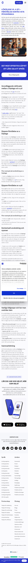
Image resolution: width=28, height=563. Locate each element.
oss (13, 91)
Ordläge (16, 480)
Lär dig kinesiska (5, 485)
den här (9, 31)
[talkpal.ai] (2, 2)
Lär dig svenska (5, 478)
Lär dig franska (4, 466)
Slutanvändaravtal (19, 531)
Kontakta (17, 515)
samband (12, 162)
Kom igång (18, 2)
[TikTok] (7, 448)
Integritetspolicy (18, 519)
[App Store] (7, 425)
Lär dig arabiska (5, 482)
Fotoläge (17, 473)
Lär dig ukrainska (5, 473)
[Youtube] (11, 448)
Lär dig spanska (5, 463)
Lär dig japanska (5, 490)
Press (16, 510)
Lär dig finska (4, 480)
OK (14, 293)
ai (15, 179)
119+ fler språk (5, 497)
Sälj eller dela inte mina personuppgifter (13, 298)
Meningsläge (18, 478)
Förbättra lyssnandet (19, 487)
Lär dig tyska (4, 471)
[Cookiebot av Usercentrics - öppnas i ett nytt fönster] (20, 264)
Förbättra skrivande (19, 494)
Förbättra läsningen (19, 492)
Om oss (16, 505)
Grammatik (17, 461)
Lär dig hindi (4, 487)
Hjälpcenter (17, 517)
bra (16, 109)
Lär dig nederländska (6, 475)
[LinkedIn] (20, 448)
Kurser (16, 463)
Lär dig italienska (5, 468)
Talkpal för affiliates (6, 519)
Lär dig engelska (5, 461)
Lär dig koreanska (5, 492)
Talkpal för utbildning (6, 505)
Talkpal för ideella (5, 512)
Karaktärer (17, 468)
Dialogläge (17, 482)
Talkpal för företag (5, 507)
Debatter (17, 471)
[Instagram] (3, 448)
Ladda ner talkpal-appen (15, 376)
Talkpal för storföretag (6, 510)
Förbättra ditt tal (18, 490)
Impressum (17, 538)
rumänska (16, 23)
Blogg (16, 507)
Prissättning (17, 512)
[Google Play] (21, 425)
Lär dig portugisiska (6, 494)
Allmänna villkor (18, 524)
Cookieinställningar (19, 522)
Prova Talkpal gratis (14, 75)
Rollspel (16, 466)
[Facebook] (16, 448)
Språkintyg (17, 485)
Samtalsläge (17, 475)
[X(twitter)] (24, 448)
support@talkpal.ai (13, 443)
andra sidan (6, 113)
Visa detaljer (20, 288)
